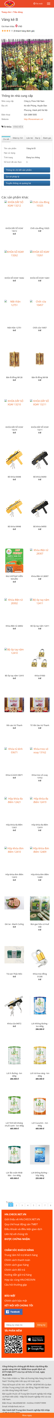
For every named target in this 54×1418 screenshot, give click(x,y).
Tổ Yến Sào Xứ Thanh (39, 725)
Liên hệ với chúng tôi (16, 1234)
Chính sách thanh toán (17, 1260)
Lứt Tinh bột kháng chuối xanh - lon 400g (14, 1124)
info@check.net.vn (16, 1406)
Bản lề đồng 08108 (40, 377)
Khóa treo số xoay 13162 (40, 776)
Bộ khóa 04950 (39, 526)
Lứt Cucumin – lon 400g (40, 1124)
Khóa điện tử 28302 (14, 625)
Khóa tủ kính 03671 (14, 775)
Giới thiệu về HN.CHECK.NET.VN (22, 1219)
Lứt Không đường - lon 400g (39, 1025)
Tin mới (39, 3)
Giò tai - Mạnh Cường (14, 924)
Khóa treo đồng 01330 (40, 975)
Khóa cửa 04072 (14, 1023)
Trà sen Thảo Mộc (14, 973)
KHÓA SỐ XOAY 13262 (14, 278)
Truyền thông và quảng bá (18, 183)
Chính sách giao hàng (16, 1264)
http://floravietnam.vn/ (33, 119)
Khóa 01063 (40, 675)
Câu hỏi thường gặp (15, 1284)
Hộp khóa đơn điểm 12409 (40, 876)
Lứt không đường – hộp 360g (39, 1174)
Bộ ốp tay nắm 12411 (39, 625)
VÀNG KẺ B (18, 127)
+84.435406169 (18, 1403)
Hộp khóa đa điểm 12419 (40, 826)
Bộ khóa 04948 (14, 526)
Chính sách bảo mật (15, 1300)
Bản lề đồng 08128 (14, 377)
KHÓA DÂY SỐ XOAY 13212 (14, 229)
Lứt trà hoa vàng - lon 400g (39, 1074)
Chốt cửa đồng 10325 (39, 228)
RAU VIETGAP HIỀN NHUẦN (14, 577)
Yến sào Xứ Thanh (14, 725)
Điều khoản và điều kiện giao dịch (23, 1229)
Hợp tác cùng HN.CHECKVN (19, 1279)
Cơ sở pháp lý (12, 176)
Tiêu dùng (18, 12)
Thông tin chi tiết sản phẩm (19, 170)
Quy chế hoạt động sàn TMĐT (21, 1224)
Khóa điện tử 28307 (39, 576)
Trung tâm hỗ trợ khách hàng (21, 1255)
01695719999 (40, 1403)
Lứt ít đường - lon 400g (14, 1074)
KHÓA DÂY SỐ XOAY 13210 (14, 428)
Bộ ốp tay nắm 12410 (14, 675)
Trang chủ (6, 12)
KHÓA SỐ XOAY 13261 (40, 278)
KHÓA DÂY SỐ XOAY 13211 (40, 428)
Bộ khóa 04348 (14, 476)
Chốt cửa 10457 (40, 327)
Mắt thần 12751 (14, 327)
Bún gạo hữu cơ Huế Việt (40, 925)
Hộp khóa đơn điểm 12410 (14, 876)
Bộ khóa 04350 (39, 476)
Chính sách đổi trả (14, 1269)
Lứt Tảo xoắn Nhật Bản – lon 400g (14, 1174)
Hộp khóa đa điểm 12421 (14, 826)
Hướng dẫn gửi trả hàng (18, 1274)
